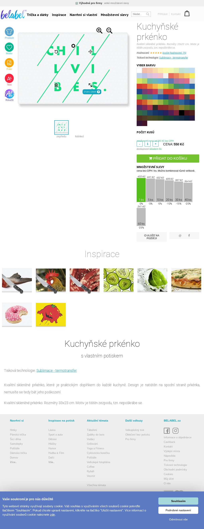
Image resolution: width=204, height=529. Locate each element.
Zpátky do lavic (96, 434)
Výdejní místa (172, 451)
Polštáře (15, 448)
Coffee (90, 466)
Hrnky (13, 430)
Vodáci (91, 439)
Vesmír (91, 475)
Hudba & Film (56, 452)
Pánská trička (18, 434)
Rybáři (90, 471)
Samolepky (16, 443)
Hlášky (52, 443)
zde (52, 514)
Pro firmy (130, 439)
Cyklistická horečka (98, 452)
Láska (51, 430)
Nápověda (169, 455)
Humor (52, 448)
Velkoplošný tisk (134, 430)
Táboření (92, 430)
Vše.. (51, 462)
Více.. (13, 462)
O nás (167, 483)
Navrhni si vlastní (83, 14)
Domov (14, 457)
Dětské (52, 439)
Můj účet (169, 478)
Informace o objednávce (177, 437)
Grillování (92, 443)
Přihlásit (163, 14)
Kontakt (175, 14)
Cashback (169, 442)
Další (51, 457)
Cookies (168, 474)
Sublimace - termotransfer (173, 57)
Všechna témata (96, 485)
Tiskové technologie (175, 464)
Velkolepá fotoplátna (98, 462)
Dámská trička (18, 452)
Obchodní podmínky (175, 469)
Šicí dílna (15, 439)
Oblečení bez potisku (137, 434)
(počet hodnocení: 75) (174, 53)
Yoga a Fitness (95, 448)
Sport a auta (55, 434)
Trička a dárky (37, 14)
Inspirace (59, 14)
